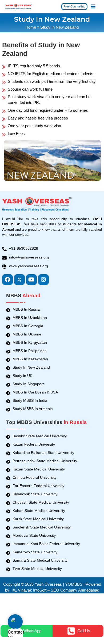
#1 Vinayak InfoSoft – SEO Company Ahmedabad (56, 590)
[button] (74, 6)
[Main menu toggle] (93, 6)
